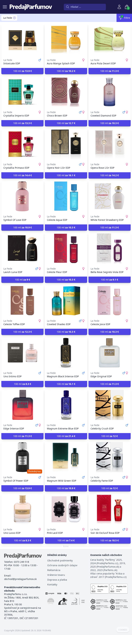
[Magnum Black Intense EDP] (66, 353)
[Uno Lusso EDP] (22, 509)
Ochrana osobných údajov (62, 565)
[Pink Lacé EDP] (66, 509)
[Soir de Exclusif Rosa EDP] (109, 509)
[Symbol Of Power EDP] (22, 457)
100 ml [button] (22, 71)
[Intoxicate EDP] (22, 40)
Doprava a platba (57, 579)
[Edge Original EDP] (109, 353)
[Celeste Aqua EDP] (66, 196)
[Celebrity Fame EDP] (109, 457)
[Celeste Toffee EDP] (22, 301)
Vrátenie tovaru (56, 574)
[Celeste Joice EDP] (109, 301)
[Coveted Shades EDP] (66, 301)
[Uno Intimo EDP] (22, 353)
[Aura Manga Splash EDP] (66, 40)
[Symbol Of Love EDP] (22, 196)
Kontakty (52, 584)
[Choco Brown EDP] (66, 92)
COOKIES (122, 629)
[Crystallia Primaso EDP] (22, 144)
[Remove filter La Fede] (14, 17)
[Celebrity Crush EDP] (109, 405)
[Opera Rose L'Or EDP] (109, 144)
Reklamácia (53, 570)
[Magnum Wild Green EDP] (66, 457)
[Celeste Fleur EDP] (66, 248)
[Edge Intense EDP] (22, 405)
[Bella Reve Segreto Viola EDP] (109, 248)
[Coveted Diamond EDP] (109, 92)
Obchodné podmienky (60, 560)
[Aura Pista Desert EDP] (109, 40)
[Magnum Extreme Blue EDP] (66, 405)
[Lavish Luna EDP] (22, 248)
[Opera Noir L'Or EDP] (66, 144)
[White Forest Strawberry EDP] (109, 196)
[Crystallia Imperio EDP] (22, 92)
